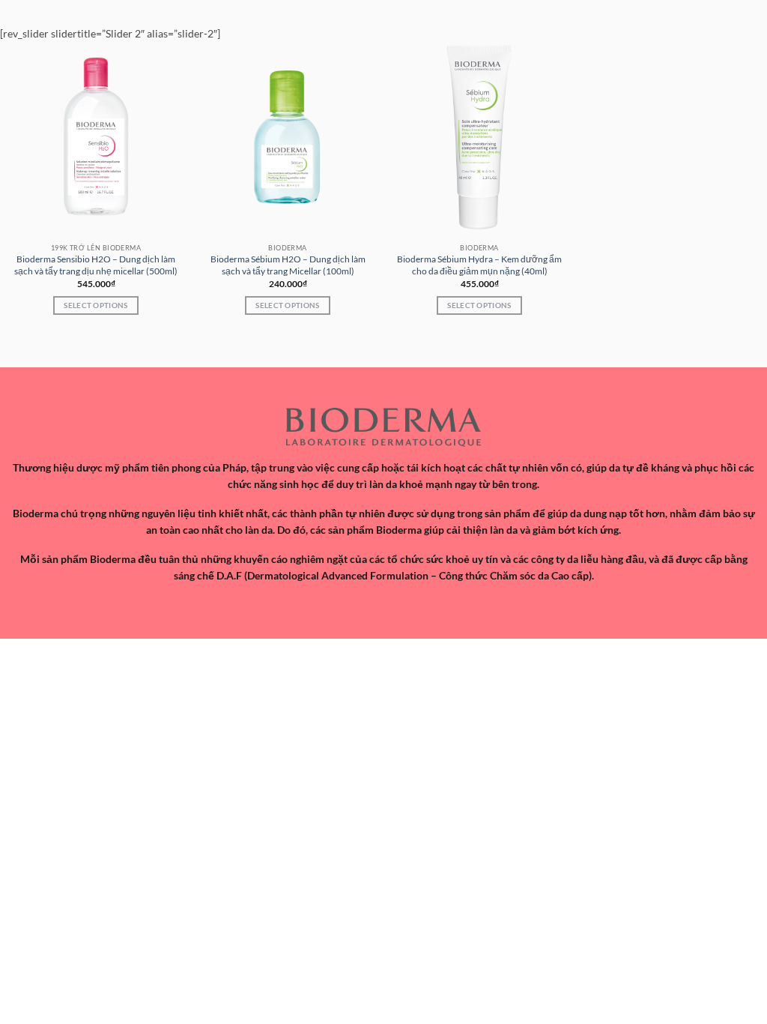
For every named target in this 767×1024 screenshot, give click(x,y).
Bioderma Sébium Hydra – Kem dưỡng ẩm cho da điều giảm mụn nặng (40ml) (479, 265)
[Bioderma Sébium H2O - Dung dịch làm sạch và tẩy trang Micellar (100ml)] (287, 137)
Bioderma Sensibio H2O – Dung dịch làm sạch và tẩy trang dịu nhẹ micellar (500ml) (96, 265)
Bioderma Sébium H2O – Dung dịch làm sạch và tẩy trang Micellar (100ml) (288, 265)
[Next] (48, 345)
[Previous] (12, 345)
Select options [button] (95, 305)
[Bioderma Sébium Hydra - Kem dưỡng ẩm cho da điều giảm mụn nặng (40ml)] (479, 137)
